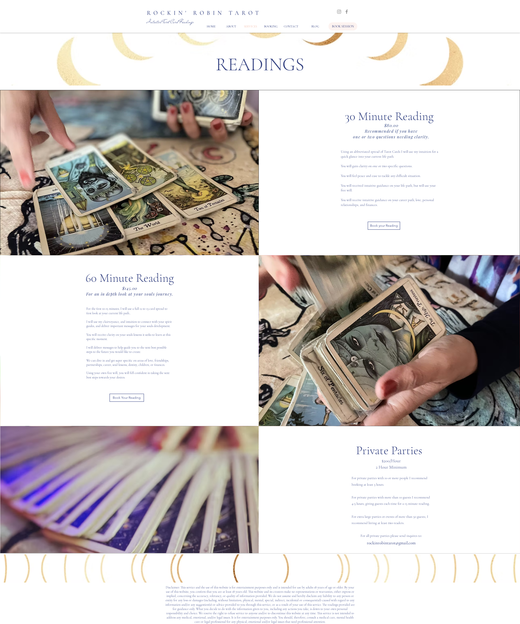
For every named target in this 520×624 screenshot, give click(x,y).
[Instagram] (339, 11)
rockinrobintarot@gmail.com (391, 543)
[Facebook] (346, 11)
